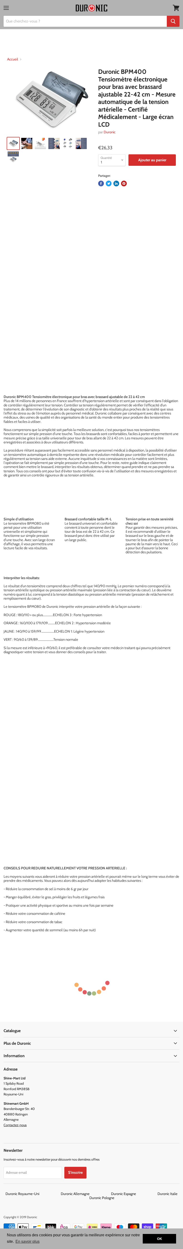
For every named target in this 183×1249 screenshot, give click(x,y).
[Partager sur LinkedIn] (116, 183)
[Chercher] (173, 21)
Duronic (110, 132)
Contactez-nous (15, 1125)
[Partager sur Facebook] (101, 183)
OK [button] (159, 1239)
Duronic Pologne (101, 1198)
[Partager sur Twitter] (109, 183)
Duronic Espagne (134, 1194)
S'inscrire (75, 1172)
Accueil (12, 59)
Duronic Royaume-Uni (32, 1194)
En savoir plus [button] (27, 1241)
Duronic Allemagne (85, 1194)
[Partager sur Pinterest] (124, 183)
